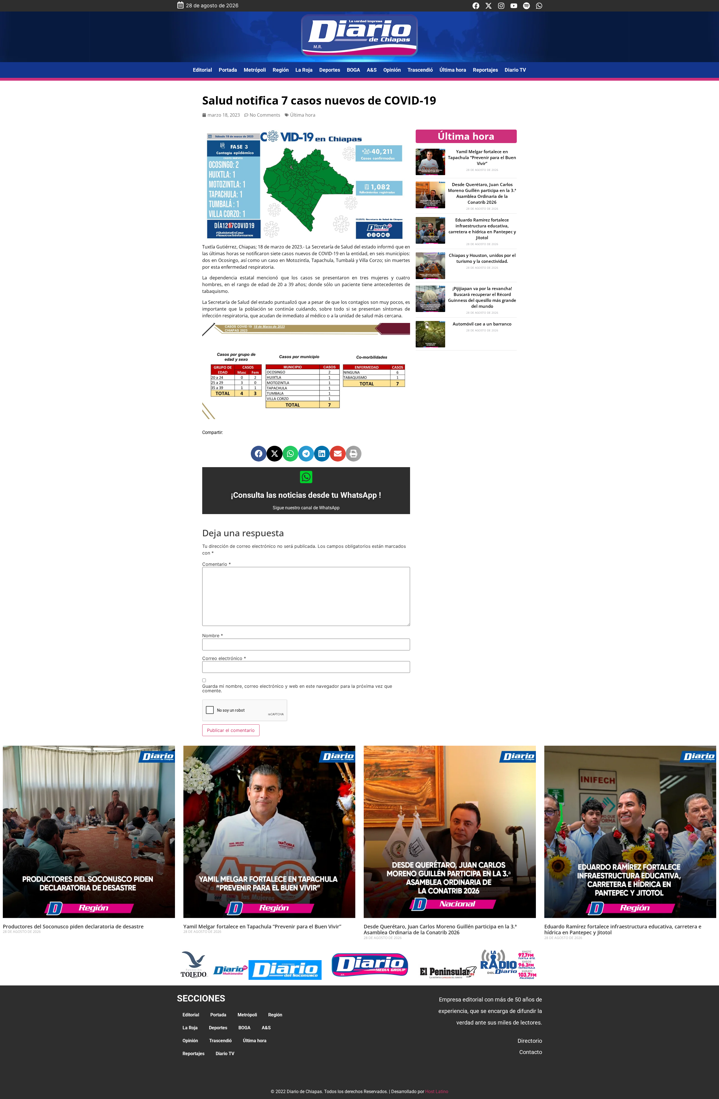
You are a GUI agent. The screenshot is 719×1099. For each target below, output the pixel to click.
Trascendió (420, 70)
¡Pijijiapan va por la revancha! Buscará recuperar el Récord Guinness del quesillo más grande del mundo (482, 297)
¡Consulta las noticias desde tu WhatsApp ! (306, 495)
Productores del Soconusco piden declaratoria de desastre (73, 926)
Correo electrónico (224, 658)
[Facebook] (476, 6)
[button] (259, 454)
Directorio (530, 1040)
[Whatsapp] (539, 6)
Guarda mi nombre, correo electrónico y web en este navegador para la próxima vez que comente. (297, 688)
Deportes (329, 70)
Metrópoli (255, 70)
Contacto (530, 1052)
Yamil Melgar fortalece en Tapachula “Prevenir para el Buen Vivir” (482, 157)
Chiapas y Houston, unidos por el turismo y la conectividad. (482, 258)
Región (281, 70)
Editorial (202, 70)
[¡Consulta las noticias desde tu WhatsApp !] (306, 477)
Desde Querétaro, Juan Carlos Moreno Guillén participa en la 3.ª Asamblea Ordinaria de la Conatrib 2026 (482, 193)
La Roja (304, 70)
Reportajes (485, 70)
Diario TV (515, 70)
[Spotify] (526, 6)
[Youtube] (514, 6)
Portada (228, 70)
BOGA (353, 70)
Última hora (453, 70)
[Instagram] (501, 6)
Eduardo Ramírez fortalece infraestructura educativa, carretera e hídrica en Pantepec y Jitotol (482, 228)
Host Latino (436, 1091)
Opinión (392, 70)
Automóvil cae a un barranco (482, 324)
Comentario (216, 564)
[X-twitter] (488, 6)
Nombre (212, 635)
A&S (372, 70)
